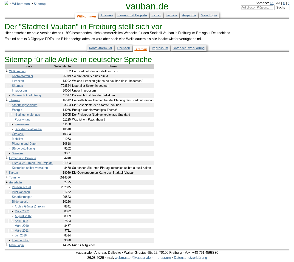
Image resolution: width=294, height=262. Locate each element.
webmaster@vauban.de (133, 257)
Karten (156, 15)
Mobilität (17, 139)
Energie (17, 110)
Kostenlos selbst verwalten (30, 168)
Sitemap (40, 4)
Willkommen (21, 4)
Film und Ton (20, 240)
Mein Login (209, 15)
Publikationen (21, 192)
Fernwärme (22, 124)
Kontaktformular (100, 48)
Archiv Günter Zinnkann (30, 206)
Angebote (189, 15)
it (288, 3)
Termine (172, 15)
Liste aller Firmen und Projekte (32, 163)
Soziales (17, 153)
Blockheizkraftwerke (28, 129)
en (272, 3)
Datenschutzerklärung (189, 48)
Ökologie (18, 134)
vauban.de (147, 6)
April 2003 (21, 221)
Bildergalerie (20, 201)
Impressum (160, 48)
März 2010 (22, 225)
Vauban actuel (21, 187)
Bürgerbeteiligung (23, 148)
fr (284, 3)
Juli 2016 (21, 235)
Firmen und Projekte (132, 15)
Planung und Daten (24, 143)
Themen (107, 15)
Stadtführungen (22, 197)
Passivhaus (22, 119)
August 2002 (23, 216)
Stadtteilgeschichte (24, 105)
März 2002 (22, 211)
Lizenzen (123, 48)
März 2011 (21, 230)
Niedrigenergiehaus (27, 114)
